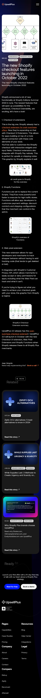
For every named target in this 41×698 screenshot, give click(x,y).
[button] (37, 4)
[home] (8, 4)
